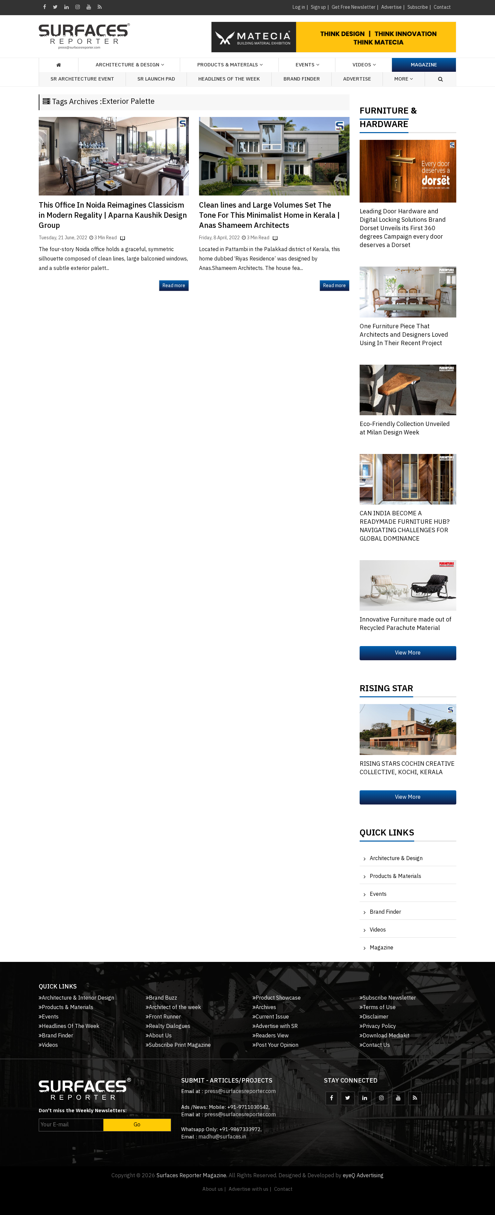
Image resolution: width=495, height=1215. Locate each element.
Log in (299, 7)
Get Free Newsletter (353, 7)
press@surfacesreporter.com (240, 1091)
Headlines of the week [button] (229, 79)
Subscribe (417, 7)
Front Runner (165, 1017)
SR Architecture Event (82, 79)
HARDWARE (384, 126)
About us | (214, 1189)
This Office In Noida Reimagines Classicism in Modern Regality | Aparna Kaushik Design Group (113, 215)
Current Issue (272, 1017)
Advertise (391, 7)
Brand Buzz (163, 998)
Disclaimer (375, 1017)
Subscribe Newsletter (389, 998)
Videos (362, 65)
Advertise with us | (250, 1189)
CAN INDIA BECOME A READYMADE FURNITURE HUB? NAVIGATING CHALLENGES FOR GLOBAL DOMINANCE (405, 526)
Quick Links (387, 834)
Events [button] (305, 65)
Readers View (272, 1035)
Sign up (318, 7)
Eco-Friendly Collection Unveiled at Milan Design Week (405, 428)
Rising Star (386, 690)
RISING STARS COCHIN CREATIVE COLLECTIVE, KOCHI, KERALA (407, 768)
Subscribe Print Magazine (180, 1045)
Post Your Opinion (277, 1045)
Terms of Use (379, 1007)
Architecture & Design (396, 858)
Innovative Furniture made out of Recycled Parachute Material (406, 624)
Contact (442, 7)
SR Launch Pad (156, 79)
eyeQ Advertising (363, 1175)
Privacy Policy (379, 1026)
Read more (174, 286)
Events (378, 894)
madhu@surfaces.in (222, 1137)
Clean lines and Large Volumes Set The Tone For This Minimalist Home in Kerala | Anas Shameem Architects (269, 215)
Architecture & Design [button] (127, 65)
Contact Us (376, 1045)
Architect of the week (175, 1007)
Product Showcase (278, 998)
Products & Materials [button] (227, 65)
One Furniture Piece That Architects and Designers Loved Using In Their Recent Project (404, 335)
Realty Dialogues (169, 1026)
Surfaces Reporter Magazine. (192, 1175)
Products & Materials (395, 876)
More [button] (402, 79)
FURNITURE (384, 112)
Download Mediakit (386, 1035)
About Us (160, 1035)
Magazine (424, 65)
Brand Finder (302, 79)
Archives (266, 1007)
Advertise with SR (277, 1026)
